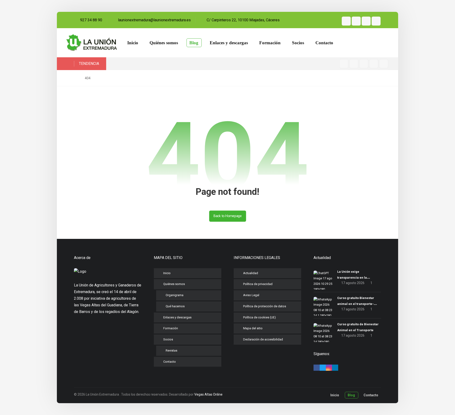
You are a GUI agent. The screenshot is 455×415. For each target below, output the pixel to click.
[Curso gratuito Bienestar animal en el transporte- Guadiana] (323, 306)
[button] (346, 21)
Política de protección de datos (264, 306)
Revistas (171, 350)
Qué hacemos (175, 306)
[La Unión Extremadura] (91, 42)
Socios (168, 339)
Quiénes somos (174, 284)
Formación (170, 328)
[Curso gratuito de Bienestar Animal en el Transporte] (323, 332)
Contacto (169, 361)
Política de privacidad (258, 284)
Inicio (167, 273)
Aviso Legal (251, 295)
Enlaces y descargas (177, 317)
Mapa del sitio (253, 328)
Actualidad (250, 273)
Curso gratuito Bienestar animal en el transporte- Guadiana (355, 304)
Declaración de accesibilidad (263, 339)
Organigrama (174, 295)
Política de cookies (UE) (259, 317)
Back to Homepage (227, 216)
